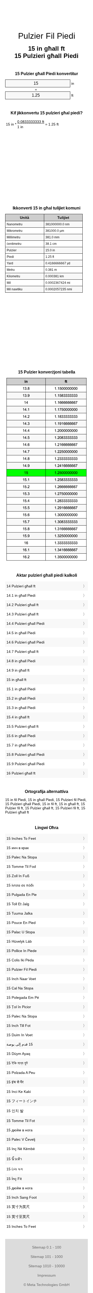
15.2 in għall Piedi (20, 698)
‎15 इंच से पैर (15, 1082)
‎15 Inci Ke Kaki (18, 1091)
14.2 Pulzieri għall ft (22, 605)
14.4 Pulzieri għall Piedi (25, 623)
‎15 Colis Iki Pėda (20, 960)
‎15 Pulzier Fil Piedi (21, 969)
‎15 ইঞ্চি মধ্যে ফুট (17, 1063)
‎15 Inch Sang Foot (21, 1197)
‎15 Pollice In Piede (21, 951)
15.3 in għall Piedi (20, 708)
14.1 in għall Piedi (20, 595)
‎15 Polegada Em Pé (22, 997)
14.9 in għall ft (17, 670)
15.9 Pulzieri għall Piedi (25, 764)
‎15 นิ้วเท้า (14, 1159)
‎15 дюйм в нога (19, 1130)
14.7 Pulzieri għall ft (22, 651)
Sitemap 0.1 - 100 (46, 1247)
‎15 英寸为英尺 (18, 1207)
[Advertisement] (46, 13)
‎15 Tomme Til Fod (21, 866)
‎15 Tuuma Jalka (19, 913)
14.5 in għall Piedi (20, 633)
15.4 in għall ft (17, 717)
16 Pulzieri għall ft (20, 773)
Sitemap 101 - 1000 (46, 1257)
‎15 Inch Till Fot (18, 1025)
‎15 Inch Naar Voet (21, 979)
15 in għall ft (16, 680)
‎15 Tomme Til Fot (20, 1121)
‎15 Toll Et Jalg (17, 904)
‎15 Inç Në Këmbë (20, 1149)
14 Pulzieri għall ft (20, 586)
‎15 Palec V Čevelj (20, 1139)
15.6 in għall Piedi (20, 736)
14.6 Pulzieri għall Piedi (25, 642)
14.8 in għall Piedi (20, 661)
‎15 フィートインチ (21, 1101)
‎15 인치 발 (15, 1111)
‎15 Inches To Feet (21, 838)
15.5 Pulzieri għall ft (22, 726)
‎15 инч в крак (17, 848)
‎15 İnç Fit (14, 1179)
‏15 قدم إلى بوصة (19, 1044)
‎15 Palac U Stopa (20, 932)
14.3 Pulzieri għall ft (22, 614)
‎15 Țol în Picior (18, 1007)
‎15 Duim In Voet (19, 1035)
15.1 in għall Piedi (20, 689)
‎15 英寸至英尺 (18, 1217)
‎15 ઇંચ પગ (14, 1169)
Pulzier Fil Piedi (46, 36)
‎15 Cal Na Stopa (19, 988)
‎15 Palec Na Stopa (21, 857)
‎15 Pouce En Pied (21, 923)
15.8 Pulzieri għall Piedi (25, 754)
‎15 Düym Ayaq (18, 1054)
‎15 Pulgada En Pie (21, 894)
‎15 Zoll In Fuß (17, 876)
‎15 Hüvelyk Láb (19, 941)
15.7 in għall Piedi (20, 745)
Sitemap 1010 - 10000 (46, 1266)
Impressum (46, 1275)
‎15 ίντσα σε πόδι (20, 885)
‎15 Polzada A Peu (20, 1073)
